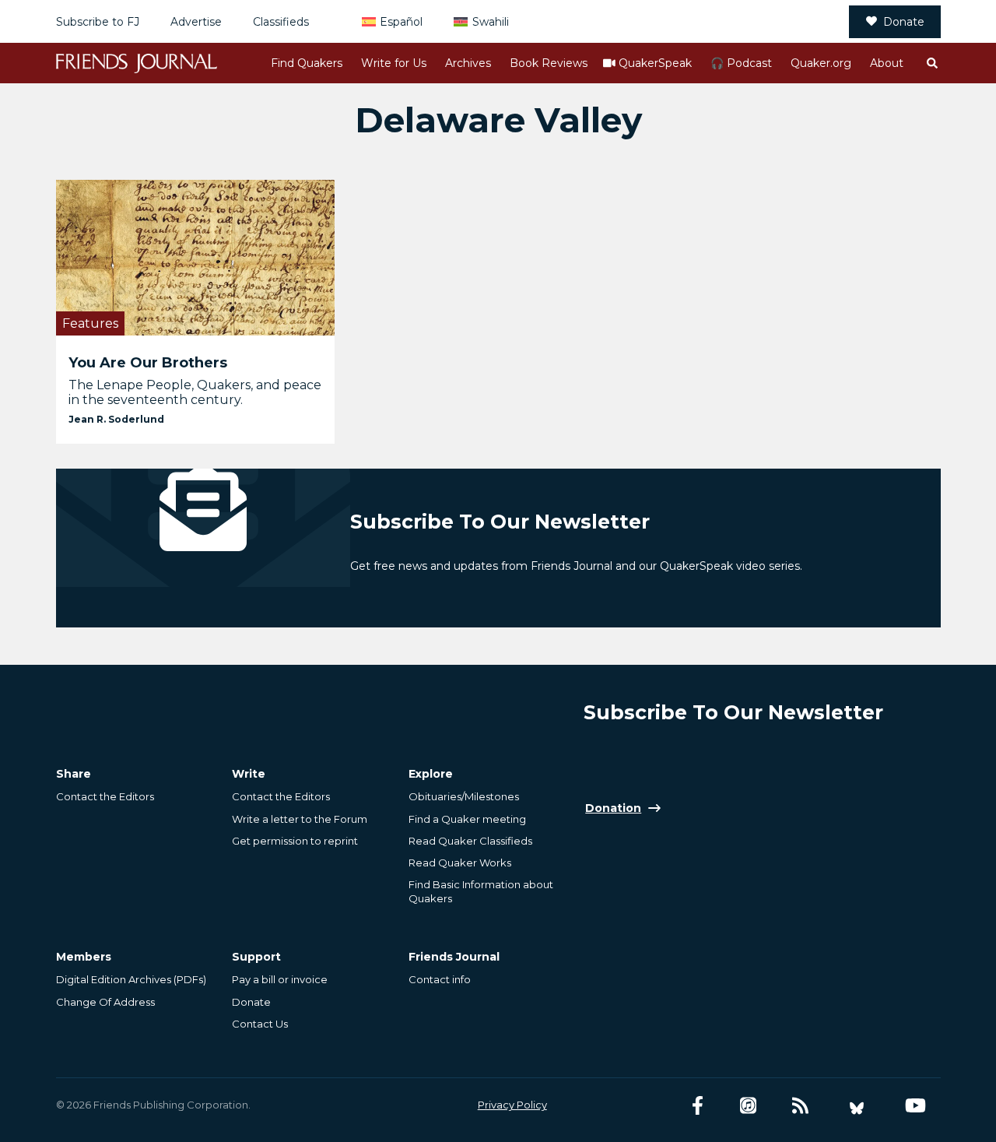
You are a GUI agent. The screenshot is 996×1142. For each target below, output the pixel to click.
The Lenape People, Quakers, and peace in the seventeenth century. (194, 392)
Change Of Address (105, 1002)
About (886, 63)
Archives (468, 63)
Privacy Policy (512, 1104)
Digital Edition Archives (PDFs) (131, 979)
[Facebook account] (697, 1106)
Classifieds (281, 21)
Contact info (440, 979)
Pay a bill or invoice (280, 979)
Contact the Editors (105, 796)
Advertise (196, 21)
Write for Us (393, 63)
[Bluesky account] (856, 1106)
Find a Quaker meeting (467, 819)
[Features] (195, 257)
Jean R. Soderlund (116, 419)
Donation (613, 808)
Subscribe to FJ (97, 21)
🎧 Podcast (741, 63)
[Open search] (931, 63)
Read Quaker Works (460, 862)
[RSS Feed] (800, 1106)
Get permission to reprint (295, 841)
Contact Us (260, 1023)
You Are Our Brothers (147, 362)
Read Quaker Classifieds (470, 841)
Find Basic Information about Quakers (481, 891)
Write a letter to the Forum (299, 819)
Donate (903, 22)
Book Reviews (548, 63)
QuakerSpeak (655, 63)
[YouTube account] (915, 1106)
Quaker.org (821, 63)
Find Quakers (306, 63)
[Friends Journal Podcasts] (748, 1106)
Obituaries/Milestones (464, 796)
